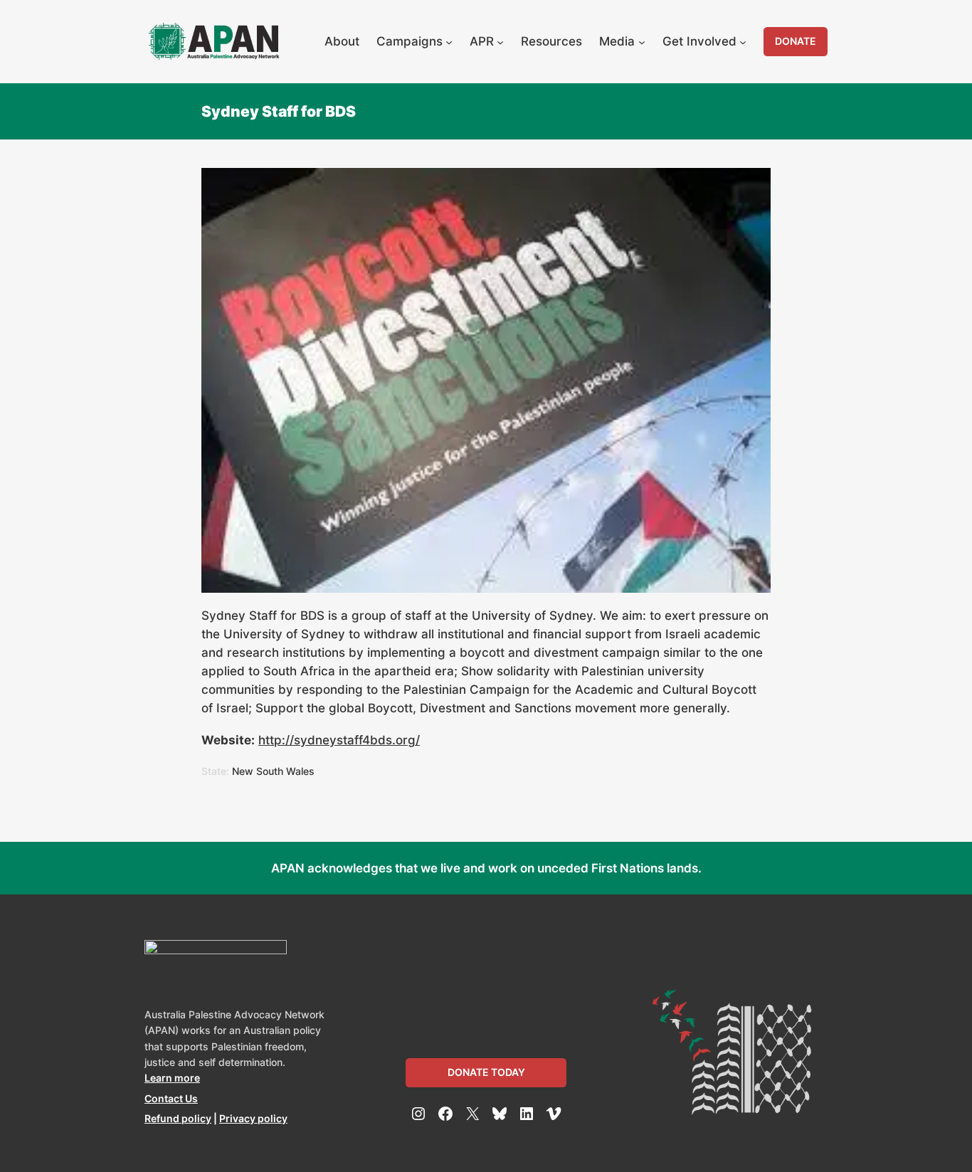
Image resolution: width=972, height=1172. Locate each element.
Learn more (172, 1078)
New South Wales (273, 771)
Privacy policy (253, 1118)
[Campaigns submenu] (449, 41)
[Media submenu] (641, 41)
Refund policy (177, 1118)
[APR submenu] (500, 41)
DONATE (795, 41)
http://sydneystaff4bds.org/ (339, 740)
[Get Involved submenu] (742, 41)
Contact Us (171, 1098)
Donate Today (486, 1072)
